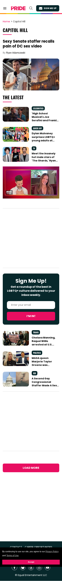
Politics (37, 352)
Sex (34, 373)
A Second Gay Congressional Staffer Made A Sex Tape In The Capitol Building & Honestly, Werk (45, 387)
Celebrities (38, 108)
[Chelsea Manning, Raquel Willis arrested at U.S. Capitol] (16, 338)
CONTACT (16, 547)
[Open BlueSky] (22, 567)
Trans (36, 332)
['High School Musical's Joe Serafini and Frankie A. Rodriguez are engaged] (16, 114)
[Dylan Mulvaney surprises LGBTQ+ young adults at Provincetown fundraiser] (16, 134)
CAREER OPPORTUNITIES (38, 547)
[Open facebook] (14, 567)
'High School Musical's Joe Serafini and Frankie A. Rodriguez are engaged (45, 120)
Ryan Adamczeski (15, 52)
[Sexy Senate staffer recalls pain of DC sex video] (31, 74)
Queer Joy (37, 128)
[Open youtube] (47, 567)
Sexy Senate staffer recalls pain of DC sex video (28, 44)
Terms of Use (12, 555)
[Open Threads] (31, 567)
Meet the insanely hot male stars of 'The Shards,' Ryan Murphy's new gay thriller (44, 160)
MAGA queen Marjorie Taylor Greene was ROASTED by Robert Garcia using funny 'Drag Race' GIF (44, 366)
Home (6, 21)
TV (34, 148)
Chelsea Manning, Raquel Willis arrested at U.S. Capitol (43, 343)
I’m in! (31, 316)
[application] (31, 182)
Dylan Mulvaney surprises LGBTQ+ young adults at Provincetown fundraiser (43, 140)
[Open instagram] (39, 567)
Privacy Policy (52, 551)
